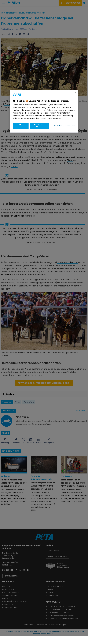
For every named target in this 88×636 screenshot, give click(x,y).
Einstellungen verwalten (64, 126)
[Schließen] (75, 92)
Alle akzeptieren (21, 126)
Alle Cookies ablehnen (39, 126)
